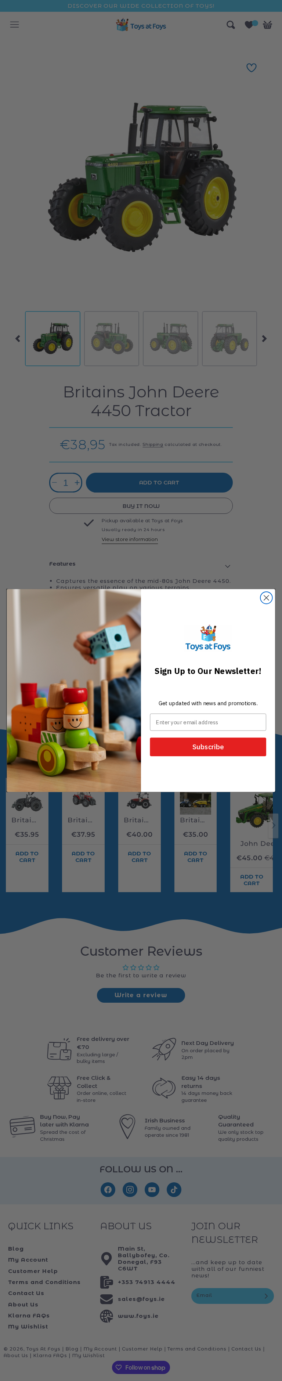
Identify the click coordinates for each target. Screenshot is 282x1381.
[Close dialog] (266, 598)
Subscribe (208, 746)
